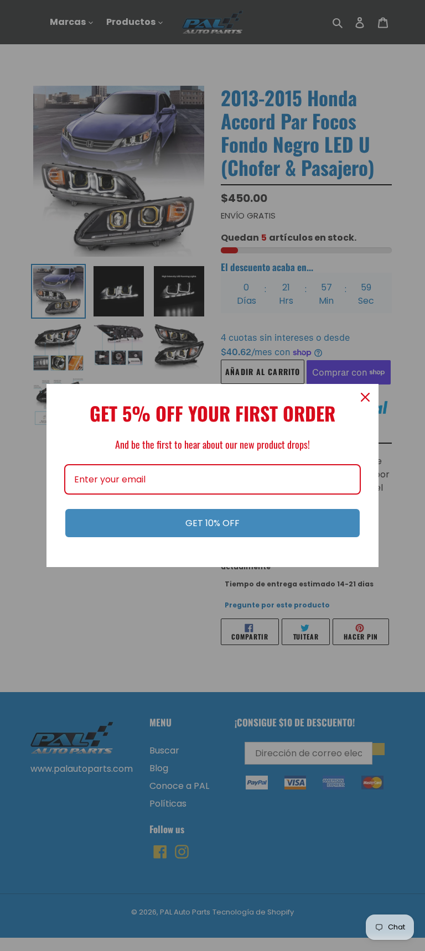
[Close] (365, 397)
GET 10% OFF (212, 523)
